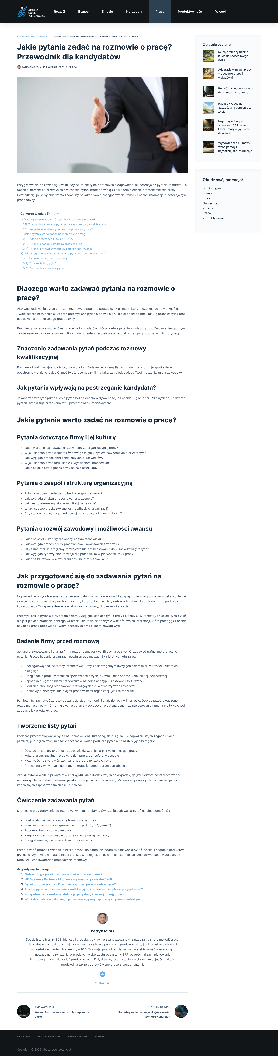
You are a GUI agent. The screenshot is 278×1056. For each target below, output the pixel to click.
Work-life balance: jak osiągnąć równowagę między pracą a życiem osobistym (82, 899)
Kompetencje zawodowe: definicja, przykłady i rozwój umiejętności (74, 894)
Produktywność (190, 11)
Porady (208, 208)
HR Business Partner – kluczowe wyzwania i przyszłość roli (68, 879)
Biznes (83, 11)
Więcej (220, 11)
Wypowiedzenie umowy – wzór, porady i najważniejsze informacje (235, 147)
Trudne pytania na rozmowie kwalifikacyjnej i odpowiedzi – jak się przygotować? (84, 889)
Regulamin (24, 1036)
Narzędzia (134, 11)
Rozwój (59, 11)
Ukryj (56, 213)
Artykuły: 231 (102, 982)
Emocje (107, 11)
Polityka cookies (49, 1036)
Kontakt (100, 1036)
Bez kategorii (212, 188)
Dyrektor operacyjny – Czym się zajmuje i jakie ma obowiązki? (70, 884)
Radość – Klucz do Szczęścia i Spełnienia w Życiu (234, 107)
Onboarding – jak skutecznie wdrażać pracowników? (63, 874)
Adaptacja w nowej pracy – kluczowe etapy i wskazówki (235, 73)
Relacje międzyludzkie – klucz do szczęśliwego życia (234, 56)
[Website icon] (102, 974)
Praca (160, 11)
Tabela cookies (77, 1036)
